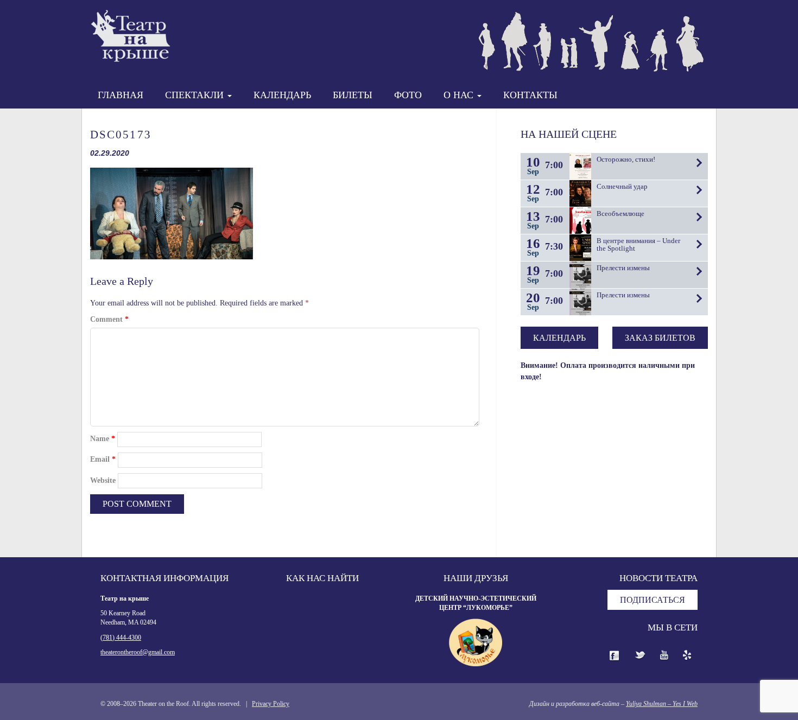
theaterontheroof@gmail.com (137, 652)
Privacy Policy (270, 704)
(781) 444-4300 (120, 637)
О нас (460, 95)
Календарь (282, 95)
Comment (109, 319)
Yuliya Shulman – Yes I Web (662, 704)
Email (103, 459)
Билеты (352, 95)
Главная (120, 95)
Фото (408, 95)
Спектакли (195, 95)
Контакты (530, 95)
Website (103, 480)
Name (102, 439)
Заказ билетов (660, 337)
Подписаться (652, 599)
